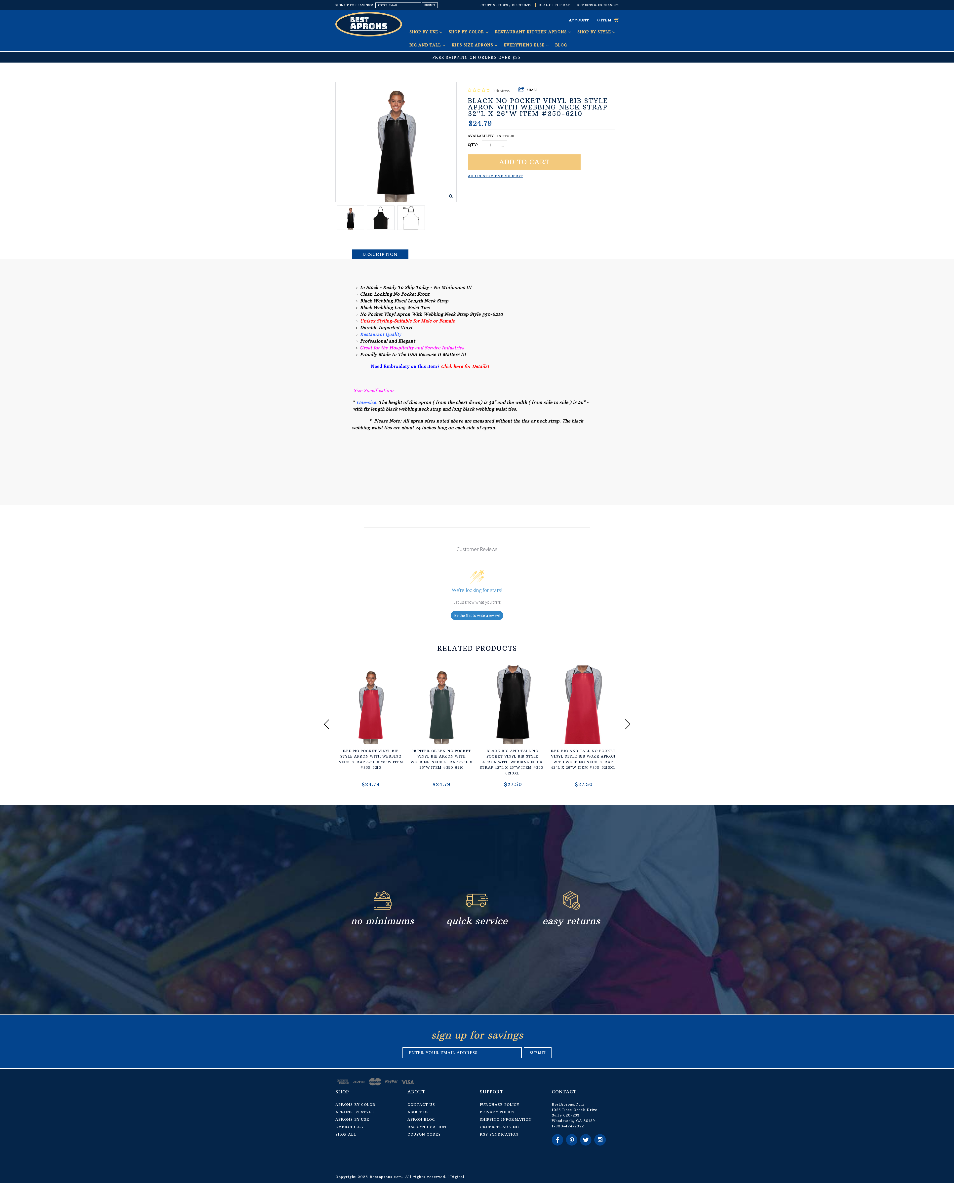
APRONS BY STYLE (354, 1112)
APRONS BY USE (352, 1119)
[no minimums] (383, 908)
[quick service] (477, 908)
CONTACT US (421, 1104)
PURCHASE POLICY (499, 1104)
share (532, 90)
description (380, 254)
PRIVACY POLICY (497, 1112)
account (579, 20)
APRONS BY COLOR (355, 1104)
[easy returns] (571, 908)
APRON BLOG (421, 1119)
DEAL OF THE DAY (554, 5)
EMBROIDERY (349, 1127)
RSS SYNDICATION (426, 1127)
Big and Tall (425, 45)
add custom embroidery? (495, 176)
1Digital (456, 1177)
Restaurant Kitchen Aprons (531, 32)
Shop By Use (424, 32)
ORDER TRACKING (499, 1127)
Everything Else (525, 45)
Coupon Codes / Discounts (505, 5)
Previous (326, 724)
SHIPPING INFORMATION (506, 1119)
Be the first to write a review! (477, 615)
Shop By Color (467, 32)
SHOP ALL (345, 1134)
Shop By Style (594, 32)
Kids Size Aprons (473, 45)
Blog (561, 45)
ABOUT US (418, 1112)
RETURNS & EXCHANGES (598, 5)
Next (627, 724)
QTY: (473, 144)
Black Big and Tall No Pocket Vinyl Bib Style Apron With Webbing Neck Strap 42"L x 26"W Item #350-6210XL (512, 762)
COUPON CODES (424, 1134)
